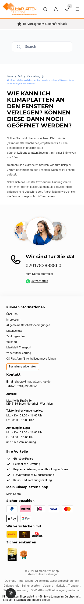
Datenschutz (14, 330)
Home (10, 76)
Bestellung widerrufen (22, 366)
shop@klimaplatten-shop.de (32, 381)
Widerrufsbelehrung (18, 353)
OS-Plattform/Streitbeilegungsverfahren (31, 358)
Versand (11, 342)
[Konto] (56, 9)
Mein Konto (13, 494)
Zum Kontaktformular (39, 274)
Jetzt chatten (40, 281)
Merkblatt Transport (18, 347)
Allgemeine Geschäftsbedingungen (28, 325)
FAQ (20, 76)
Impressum (13, 319)
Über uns (12, 314)
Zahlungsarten (15, 336)
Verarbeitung (33, 76)
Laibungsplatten (27, 152)
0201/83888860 (43, 265)
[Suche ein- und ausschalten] (45, 9)
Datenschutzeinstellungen (42, 574)
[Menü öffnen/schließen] (77, 9)
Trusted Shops (41, 599)
